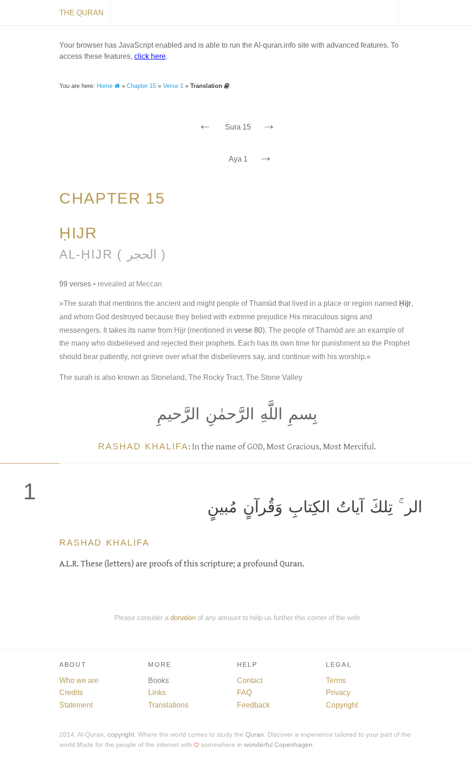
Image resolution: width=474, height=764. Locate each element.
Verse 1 (173, 85)
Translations (168, 705)
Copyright (342, 705)
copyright (120, 734)
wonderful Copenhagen (278, 744)
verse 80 (248, 330)
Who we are (79, 680)
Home (105, 85)
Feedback (253, 705)
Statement (76, 705)
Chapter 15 (141, 85)
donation (183, 617)
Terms (336, 680)
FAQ (244, 692)
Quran (254, 734)
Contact (249, 680)
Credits (71, 692)
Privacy (338, 692)
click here (150, 56)
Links (157, 692)
